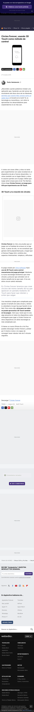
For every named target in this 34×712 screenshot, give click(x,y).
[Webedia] (6, 637)
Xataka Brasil (5, 695)
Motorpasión (21, 667)
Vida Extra (20, 648)
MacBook (20, 613)
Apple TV (4, 607)
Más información (27, 710)
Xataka (3, 645)
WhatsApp (5, 613)
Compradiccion (6, 684)
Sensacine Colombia (23, 697)
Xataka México (6, 692)
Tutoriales (20, 600)
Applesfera (5, 650)
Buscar (31, 629)
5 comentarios (8, 69)
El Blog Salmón (21, 679)
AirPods (20, 603)
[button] (13, 82)
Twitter (17, 69)
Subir (27, 636)
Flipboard (20, 69)
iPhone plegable (25, 28)
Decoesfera (5, 681)
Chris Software (20, 268)
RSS (23, 585)
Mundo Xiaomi (6, 655)
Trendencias (5, 679)
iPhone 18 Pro (7, 28)
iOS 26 (19, 616)
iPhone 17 (4, 616)
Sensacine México (22, 695)
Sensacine (20, 656)
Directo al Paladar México (9, 700)
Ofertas (20, 610)
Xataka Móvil (5, 648)
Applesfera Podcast (7, 600)
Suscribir (28, 573)
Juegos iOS (11, 404)
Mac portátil (5, 603)
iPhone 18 (16, 28)
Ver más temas (7, 622)
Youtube (16, 585)
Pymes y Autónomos (23, 681)
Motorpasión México (23, 700)
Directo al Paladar (6, 667)
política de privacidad (25, 577)
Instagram (19, 585)
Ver (18, 483)
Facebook (14, 69)
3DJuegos (20, 645)
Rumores (4, 610)
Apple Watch (21, 607)
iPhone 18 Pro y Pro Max (21, 560)
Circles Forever (15, 400)
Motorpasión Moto (23, 670)
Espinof (20, 659)
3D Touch (20, 404)
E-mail (24, 69)
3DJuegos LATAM (22, 692)
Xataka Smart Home (7, 652)
